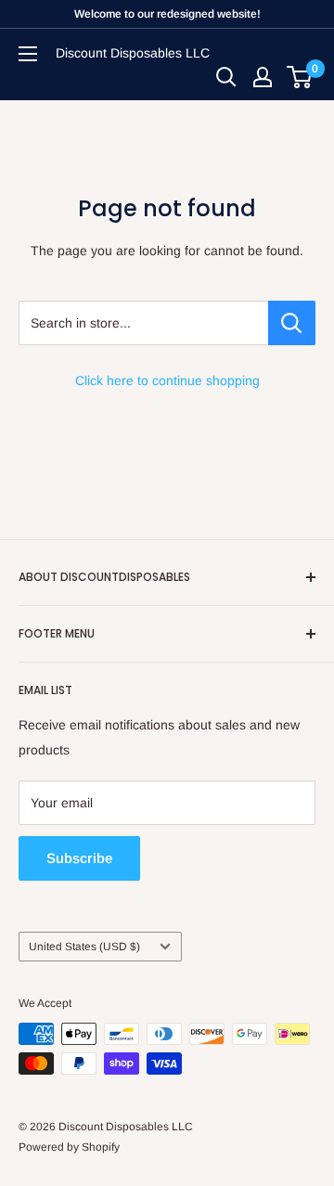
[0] (300, 77)
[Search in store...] (291, 323)
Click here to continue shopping (167, 380)
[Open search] (226, 77)
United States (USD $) (84, 946)
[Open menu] (28, 53)
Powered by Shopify (69, 1147)
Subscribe (79, 858)
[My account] (262, 77)
